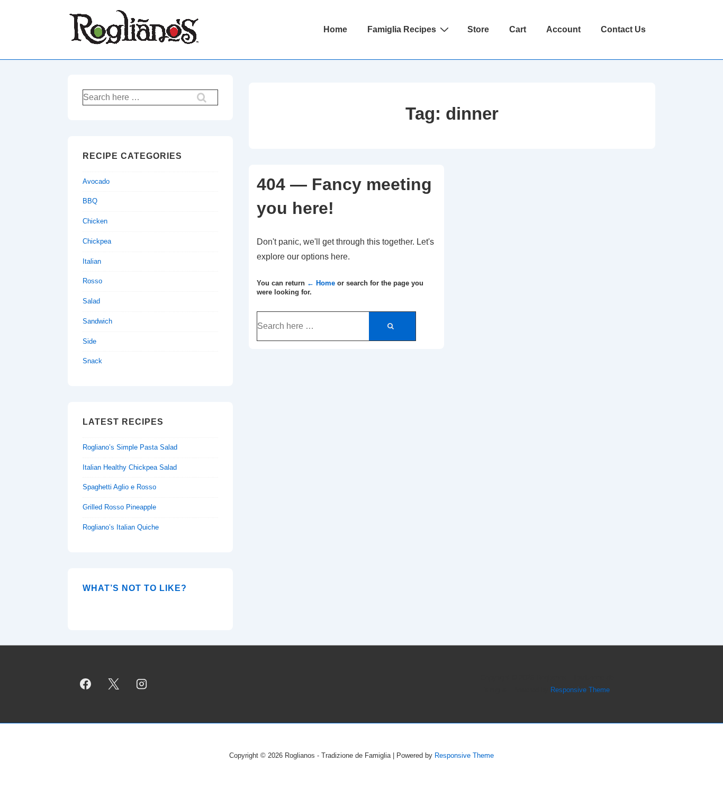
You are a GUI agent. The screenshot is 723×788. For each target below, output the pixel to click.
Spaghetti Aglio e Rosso (119, 487)
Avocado (96, 181)
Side (89, 341)
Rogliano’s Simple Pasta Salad (130, 447)
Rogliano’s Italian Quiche (121, 527)
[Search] (392, 326)
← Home (321, 283)
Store (478, 29)
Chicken (95, 221)
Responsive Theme (580, 690)
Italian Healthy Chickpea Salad (130, 467)
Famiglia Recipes (401, 29)
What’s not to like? (135, 588)
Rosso (92, 281)
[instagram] (142, 684)
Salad (91, 301)
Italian (92, 261)
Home (335, 29)
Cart (517, 29)
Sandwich (97, 321)
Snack (92, 361)
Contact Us (623, 29)
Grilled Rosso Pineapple (119, 507)
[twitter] (114, 684)
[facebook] (86, 684)
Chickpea (97, 241)
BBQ (90, 201)
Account (563, 29)
